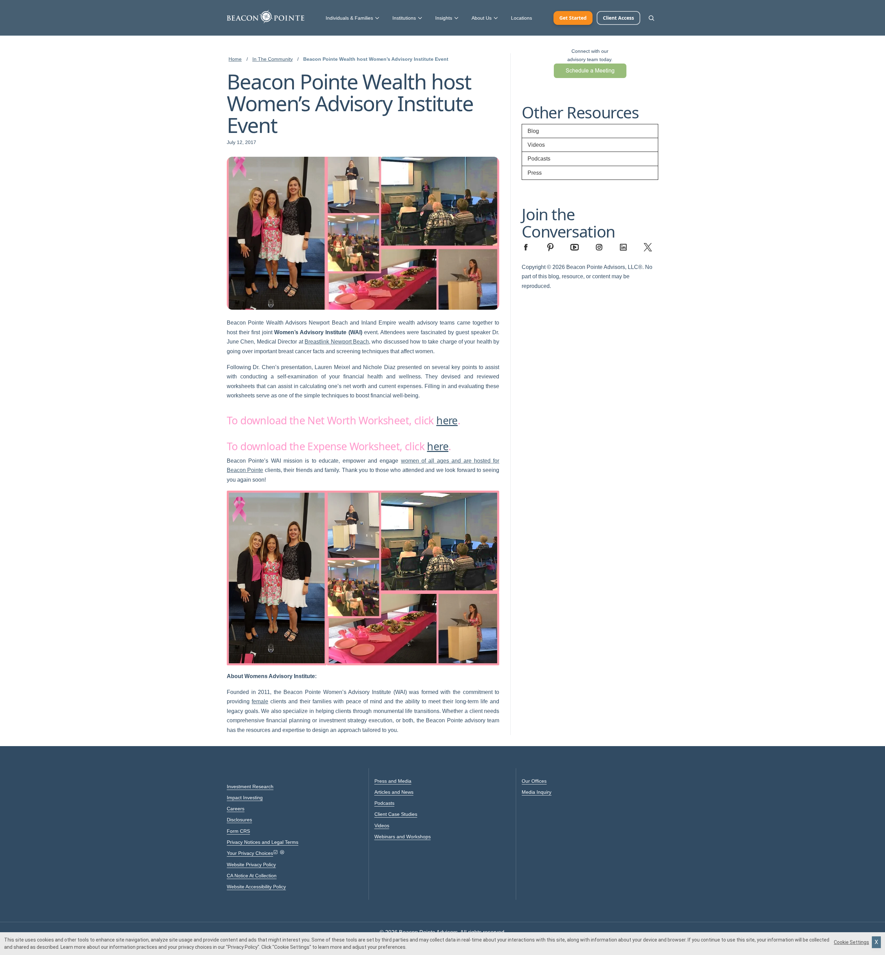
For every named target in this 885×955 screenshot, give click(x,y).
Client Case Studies (395, 814)
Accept (876, 942)
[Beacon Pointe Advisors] (265, 16)
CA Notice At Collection (252, 875)
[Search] (651, 18)
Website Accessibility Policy (256, 886)
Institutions (404, 18)
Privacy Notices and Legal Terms (262, 842)
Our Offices (534, 781)
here (447, 420)
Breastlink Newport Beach (337, 342)
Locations (521, 18)
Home (235, 59)
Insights (443, 18)
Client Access (618, 18)
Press (535, 173)
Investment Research (250, 786)
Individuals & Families (349, 18)
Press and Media (392, 781)
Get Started (573, 18)
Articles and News (393, 792)
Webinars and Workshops (402, 836)
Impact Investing (245, 797)
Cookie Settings (851, 942)
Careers (235, 808)
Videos (536, 145)
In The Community (272, 59)
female (260, 701)
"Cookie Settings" (291, 947)
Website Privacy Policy (251, 864)
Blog (533, 131)
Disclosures (239, 819)
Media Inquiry (536, 792)
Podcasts (539, 159)
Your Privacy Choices (250, 853)
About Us (482, 18)
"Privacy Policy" (242, 947)
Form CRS (238, 831)
